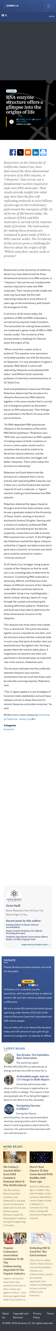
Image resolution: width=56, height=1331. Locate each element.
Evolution (11, 91)
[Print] (43, 152)
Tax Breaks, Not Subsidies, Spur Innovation (32, 1056)
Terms (50, 1313)
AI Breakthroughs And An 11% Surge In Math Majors (32, 1077)
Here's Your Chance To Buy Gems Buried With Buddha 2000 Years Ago (41, 1174)
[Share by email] (28, 152)
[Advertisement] (28, 51)
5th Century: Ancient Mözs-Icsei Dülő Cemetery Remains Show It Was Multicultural (14, 1176)
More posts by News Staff (35, 945)
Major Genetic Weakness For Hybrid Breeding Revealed (24, 932)
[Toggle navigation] (49, 6)
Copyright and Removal (20, 1315)
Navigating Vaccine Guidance (28, 1107)
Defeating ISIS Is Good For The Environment (40, 1251)
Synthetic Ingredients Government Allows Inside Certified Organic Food (27, 938)
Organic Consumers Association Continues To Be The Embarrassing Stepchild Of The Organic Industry (14, 1260)
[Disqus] (28, 769)
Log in (51, 16)
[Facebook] (3, 15)
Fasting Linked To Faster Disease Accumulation (22, 926)
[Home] (12, 6)
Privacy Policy (37, 1315)
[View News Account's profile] (11, 122)
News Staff (25, 119)
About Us (5, 1315)
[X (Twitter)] (6, 15)
